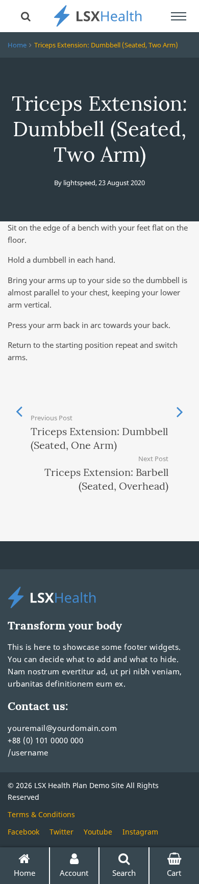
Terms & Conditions (41, 814)
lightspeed (79, 182)
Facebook (23, 832)
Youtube (98, 832)
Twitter (61, 832)
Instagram (140, 832)
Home (17, 44)
